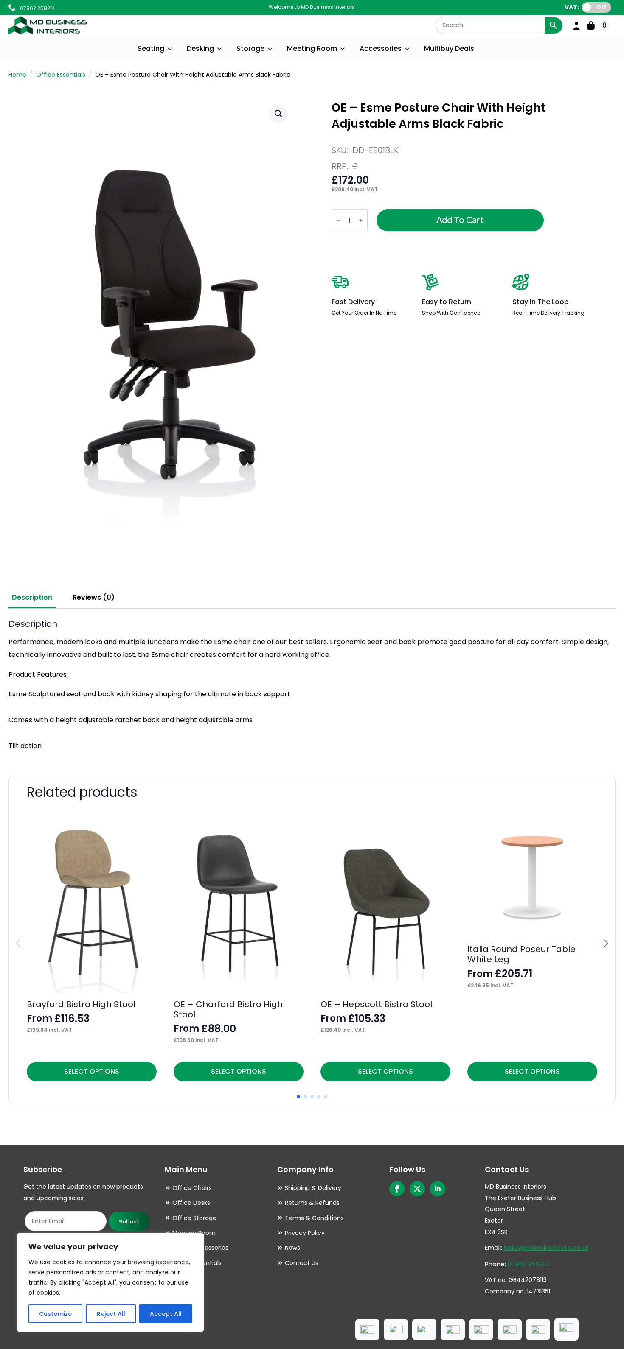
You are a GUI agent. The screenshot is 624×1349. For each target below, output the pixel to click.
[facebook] (397, 1188)
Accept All (166, 1314)
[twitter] (417, 1188)
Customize (55, 1314)
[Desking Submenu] (220, 49)
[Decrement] (338, 220)
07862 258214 (528, 1264)
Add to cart (460, 220)
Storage (250, 48)
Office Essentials (60, 74)
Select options (91, 1071)
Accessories (381, 48)
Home (17, 74)
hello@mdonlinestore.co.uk (546, 1247)
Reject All (111, 1314)
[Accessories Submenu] (407, 49)
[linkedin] (437, 1188)
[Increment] (360, 220)
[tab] (32, 597)
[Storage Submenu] (270, 49)
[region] (110, 1282)
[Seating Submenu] (170, 49)
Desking (200, 48)
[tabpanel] (312, 685)
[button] (278, 114)
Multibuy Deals (449, 48)
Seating (151, 48)
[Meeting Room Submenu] (343, 49)
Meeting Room (312, 48)
